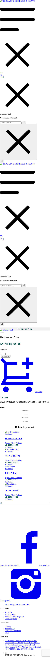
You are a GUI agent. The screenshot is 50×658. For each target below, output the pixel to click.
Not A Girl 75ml (12, 456)
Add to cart (6, 356)
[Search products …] (2, 161)
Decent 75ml (11, 490)
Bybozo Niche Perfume (38, 402)
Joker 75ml (10, 473)
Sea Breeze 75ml (13, 438)
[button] (9, 434)
